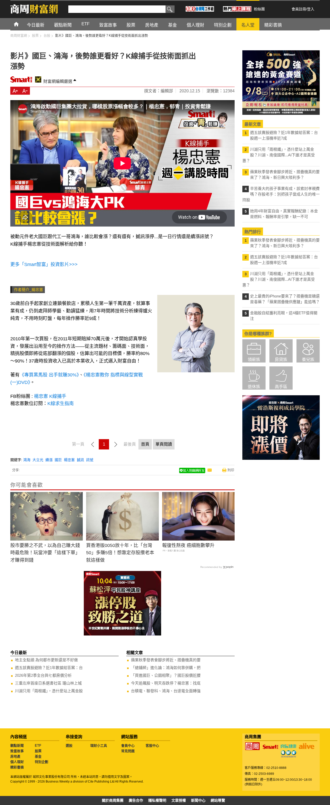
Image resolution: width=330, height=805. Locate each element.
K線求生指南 (61, 403)
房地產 (15, 756)
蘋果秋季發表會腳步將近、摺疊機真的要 (166, 660)
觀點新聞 (17, 745)
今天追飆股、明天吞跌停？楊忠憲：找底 (166, 683)
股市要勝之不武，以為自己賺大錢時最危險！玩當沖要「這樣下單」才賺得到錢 (45, 553)
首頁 (21, 24)
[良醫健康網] (288, 746)
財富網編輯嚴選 (57, 81)
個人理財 (17, 762)
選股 (69, 745)
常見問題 (128, 751)
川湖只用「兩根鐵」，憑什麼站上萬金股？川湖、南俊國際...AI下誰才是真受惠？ (278, 155)
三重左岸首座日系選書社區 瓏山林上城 (48, 683)
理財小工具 (98, 745)
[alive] (306, 746)
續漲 (49, 460)
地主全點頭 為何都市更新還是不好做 (46, 660)
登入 (310, 9)
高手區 (281, 386)
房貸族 (281, 359)
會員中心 (128, 745)
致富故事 (17, 751)
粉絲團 (259, 9)
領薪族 (254, 359)
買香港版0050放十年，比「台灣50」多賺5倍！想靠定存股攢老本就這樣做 (120, 553)
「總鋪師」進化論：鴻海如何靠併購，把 (166, 667)
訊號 (89, 460)
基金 (38, 756)
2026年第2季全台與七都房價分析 (43, 675)
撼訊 (80, 460)
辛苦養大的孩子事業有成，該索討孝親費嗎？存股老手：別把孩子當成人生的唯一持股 (281, 194)
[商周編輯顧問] (288, 754)
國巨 (58, 460)
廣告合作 (136, 800)
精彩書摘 (17, 767)
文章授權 (178, 800)
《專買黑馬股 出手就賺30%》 (49, 374)
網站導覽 (218, 800)
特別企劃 (41, 762)
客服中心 (152, 745)
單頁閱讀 (163, 444)
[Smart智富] (270, 747)
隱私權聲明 (157, 800)
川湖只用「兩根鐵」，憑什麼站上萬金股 (49, 691)
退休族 (254, 386)
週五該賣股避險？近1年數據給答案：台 (49, 667)
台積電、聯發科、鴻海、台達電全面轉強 (166, 691)
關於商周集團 (112, 800)
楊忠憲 (69, 460)
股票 (38, 751)
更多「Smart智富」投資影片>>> (44, 264)
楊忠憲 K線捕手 (50, 396)
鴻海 (26, 460)
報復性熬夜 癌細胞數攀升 (188, 545)
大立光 (37, 460)
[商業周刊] (252, 746)
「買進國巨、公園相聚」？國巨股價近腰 (166, 675)
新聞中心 (198, 800)
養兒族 (308, 359)
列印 (230, 470)
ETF (38, 745)
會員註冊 (299, 9)
